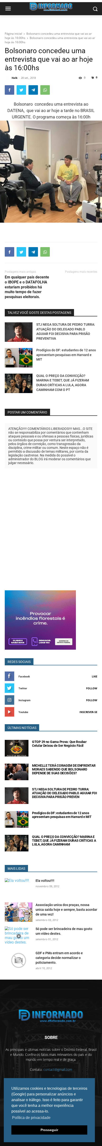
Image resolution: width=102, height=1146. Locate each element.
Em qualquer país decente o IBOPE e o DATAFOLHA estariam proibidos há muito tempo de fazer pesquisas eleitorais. (27, 287)
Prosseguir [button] (49, 1130)
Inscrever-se (88, 712)
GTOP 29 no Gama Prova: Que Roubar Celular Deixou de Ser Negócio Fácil (59, 743)
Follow (91, 688)
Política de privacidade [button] (31, 1118)
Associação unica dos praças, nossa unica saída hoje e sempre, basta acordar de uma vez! (66, 909)
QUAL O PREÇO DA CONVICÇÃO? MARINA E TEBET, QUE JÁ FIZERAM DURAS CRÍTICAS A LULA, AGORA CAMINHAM (64, 840)
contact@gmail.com (57, 1069)
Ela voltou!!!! (45, 881)
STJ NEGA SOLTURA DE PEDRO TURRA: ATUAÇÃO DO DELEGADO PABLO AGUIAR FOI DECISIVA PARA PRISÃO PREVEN (64, 793)
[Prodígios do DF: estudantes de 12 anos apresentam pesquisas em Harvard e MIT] (18, 357)
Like (94, 676)
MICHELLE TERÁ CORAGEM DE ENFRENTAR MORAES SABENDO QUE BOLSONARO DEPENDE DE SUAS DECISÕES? (63, 769)
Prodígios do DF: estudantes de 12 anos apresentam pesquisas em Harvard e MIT (66, 354)
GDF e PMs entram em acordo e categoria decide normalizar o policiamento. (59, 957)
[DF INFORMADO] (51, 1016)
